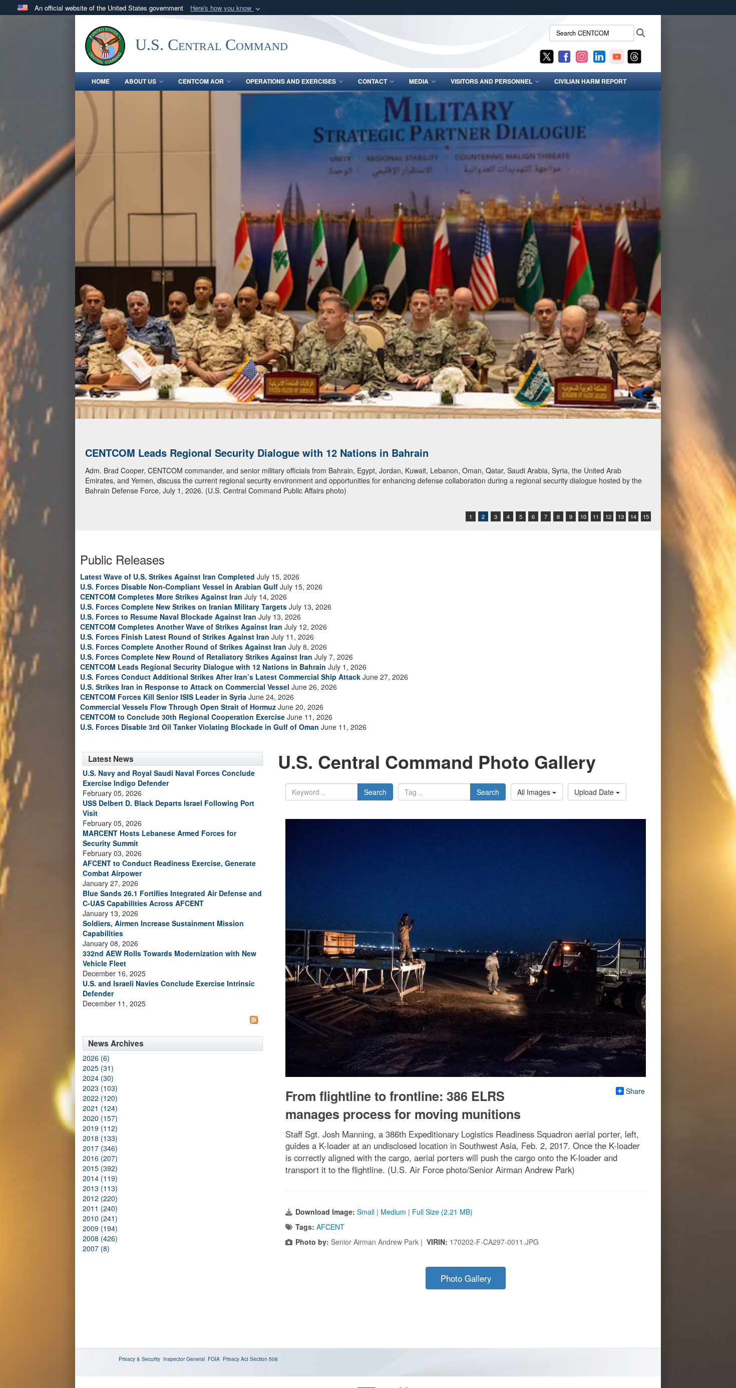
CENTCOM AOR (201, 81)
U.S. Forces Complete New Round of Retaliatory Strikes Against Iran (196, 657)
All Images (534, 792)
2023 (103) (100, 1088)
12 (608, 516)
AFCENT (330, 1227)
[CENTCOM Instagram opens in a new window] (582, 56)
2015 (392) (100, 1168)
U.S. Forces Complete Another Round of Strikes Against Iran (183, 647)
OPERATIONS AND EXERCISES (291, 81)
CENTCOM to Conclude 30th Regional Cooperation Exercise (182, 717)
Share (635, 1091)
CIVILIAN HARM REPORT (590, 81)
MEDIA (419, 81)
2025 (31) (98, 1068)
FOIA (214, 1358)
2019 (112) (100, 1128)
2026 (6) (96, 1058)
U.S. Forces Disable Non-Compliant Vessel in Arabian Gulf (179, 587)
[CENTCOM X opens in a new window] (547, 56)
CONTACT (372, 81)
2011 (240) (100, 1208)
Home (101, 81)
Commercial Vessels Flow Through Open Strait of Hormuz (178, 707)
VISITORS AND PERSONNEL (491, 81)
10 (583, 516)
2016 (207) (100, 1158)
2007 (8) (96, 1248)
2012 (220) (100, 1198)
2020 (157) (100, 1118)
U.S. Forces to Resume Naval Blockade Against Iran (168, 617)
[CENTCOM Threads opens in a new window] (634, 56)
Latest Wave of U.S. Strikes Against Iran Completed (167, 577)
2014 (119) (100, 1178)
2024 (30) (98, 1078)
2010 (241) (100, 1218)
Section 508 (264, 1358)
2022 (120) (100, 1098)
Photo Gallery (466, 1278)
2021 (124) (100, 1108)
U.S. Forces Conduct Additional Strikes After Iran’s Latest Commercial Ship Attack (220, 677)
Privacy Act (235, 1358)
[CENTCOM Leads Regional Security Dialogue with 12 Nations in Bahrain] (368, 255)
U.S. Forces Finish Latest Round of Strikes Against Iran (174, 637)
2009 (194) (100, 1228)
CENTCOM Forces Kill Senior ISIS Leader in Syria (163, 697)
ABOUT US (140, 81)
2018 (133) (100, 1138)
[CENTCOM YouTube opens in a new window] (617, 56)
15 (646, 516)
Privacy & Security (139, 1358)
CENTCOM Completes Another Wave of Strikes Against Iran (181, 627)
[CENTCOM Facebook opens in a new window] (564, 56)
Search (375, 792)
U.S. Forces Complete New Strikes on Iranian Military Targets (183, 607)
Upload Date (595, 792)
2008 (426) (100, 1238)
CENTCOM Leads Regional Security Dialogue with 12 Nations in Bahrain (257, 452)
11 (596, 516)
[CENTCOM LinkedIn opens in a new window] (599, 56)
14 (633, 516)
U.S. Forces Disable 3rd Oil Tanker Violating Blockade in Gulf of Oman (199, 727)
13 (621, 516)
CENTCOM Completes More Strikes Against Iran (161, 597)
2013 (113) (100, 1188)
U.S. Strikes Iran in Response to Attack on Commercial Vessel (184, 687)
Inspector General (184, 1358)
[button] (226, 8)
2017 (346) (100, 1148)
